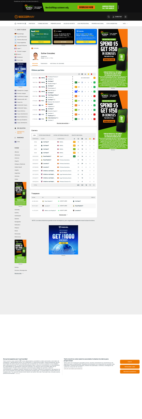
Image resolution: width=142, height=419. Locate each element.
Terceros (17, 373)
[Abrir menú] (125, 17)
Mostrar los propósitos (129, 371)
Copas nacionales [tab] (44, 135)
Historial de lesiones (57, 63)
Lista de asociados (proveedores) (73, 368)
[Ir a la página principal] (28, 16)
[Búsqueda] (109, 17)
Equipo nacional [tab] (77, 135)
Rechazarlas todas (130, 366)
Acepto (130, 361)
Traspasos (44, 63)
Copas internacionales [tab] (61, 135)
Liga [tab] (34, 135)
